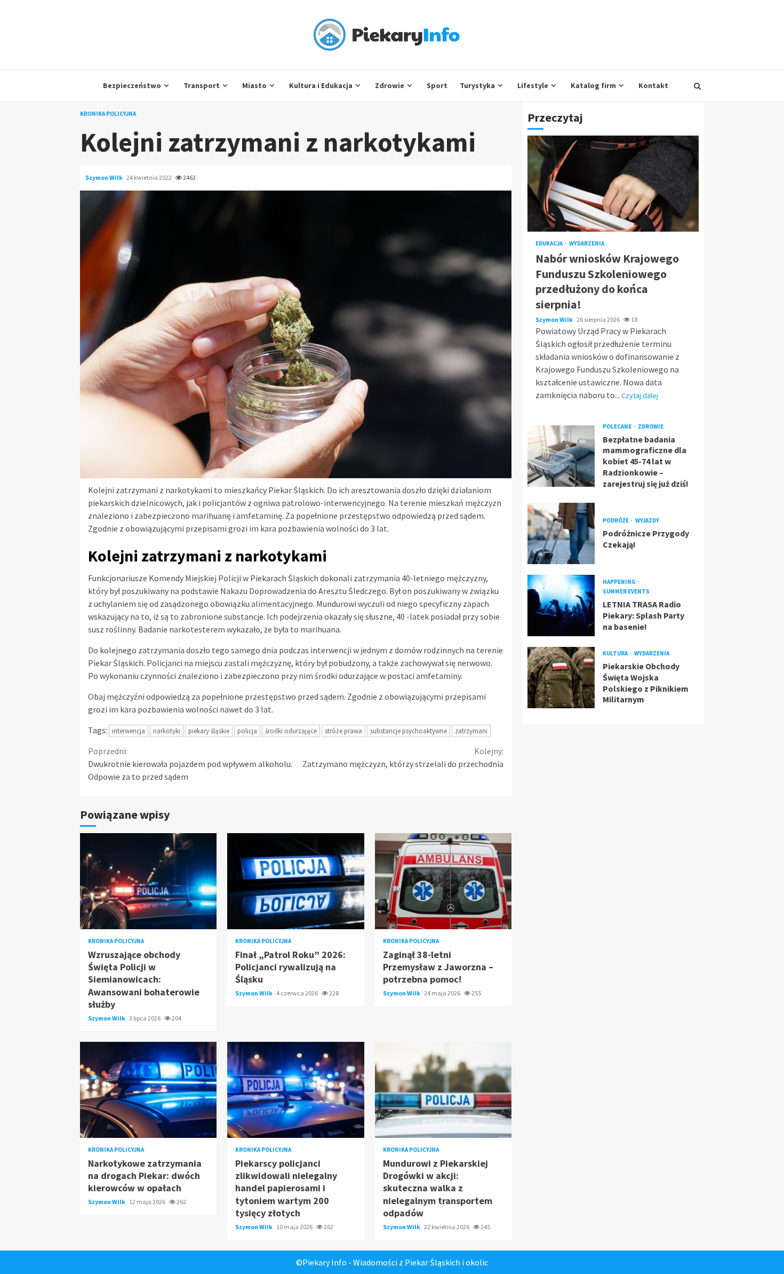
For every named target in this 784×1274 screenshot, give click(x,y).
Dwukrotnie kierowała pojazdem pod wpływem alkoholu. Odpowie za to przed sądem (190, 764)
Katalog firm (593, 85)
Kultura (616, 653)
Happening (620, 582)
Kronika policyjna (108, 114)
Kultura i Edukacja (321, 85)
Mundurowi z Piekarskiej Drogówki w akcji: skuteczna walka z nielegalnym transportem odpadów (443, 1090)
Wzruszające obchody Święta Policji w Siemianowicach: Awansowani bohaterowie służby (148, 881)
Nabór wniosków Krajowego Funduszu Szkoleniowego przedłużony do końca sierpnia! (613, 184)
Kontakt (653, 85)
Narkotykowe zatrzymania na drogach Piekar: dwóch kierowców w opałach (148, 1090)
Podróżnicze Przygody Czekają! (561, 533)
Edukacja (549, 244)
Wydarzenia (586, 244)
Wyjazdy (647, 521)
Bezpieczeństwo (132, 85)
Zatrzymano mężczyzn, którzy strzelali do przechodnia (402, 757)
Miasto (254, 85)
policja (247, 730)
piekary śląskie (208, 730)
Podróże (616, 521)
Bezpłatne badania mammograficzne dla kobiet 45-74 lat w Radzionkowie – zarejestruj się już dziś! (561, 456)
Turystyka (477, 85)
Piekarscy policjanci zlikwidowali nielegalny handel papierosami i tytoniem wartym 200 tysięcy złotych (295, 1090)
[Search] (697, 86)
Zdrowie (389, 85)
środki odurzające (291, 730)
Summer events (626, 592)
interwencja (128, 730)
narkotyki (166, 730)
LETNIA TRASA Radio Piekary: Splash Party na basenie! (561, 605)
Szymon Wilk (104, 177)
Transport (201, 85)
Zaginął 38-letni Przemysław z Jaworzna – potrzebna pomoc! (443, 881)
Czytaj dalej (639, 395)
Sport (437, 85)
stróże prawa (343, 730)
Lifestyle (532, 85)
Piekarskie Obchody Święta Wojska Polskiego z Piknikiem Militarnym (561, 677)
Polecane (618, 427)
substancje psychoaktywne (408, 730)
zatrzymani (471, 730)
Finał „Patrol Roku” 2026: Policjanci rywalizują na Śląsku (295, 881)
